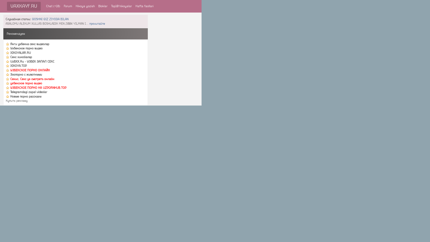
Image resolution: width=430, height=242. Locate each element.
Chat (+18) (53, 6)
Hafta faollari (144, 6)
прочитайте (97, 23)
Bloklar (103, 6)
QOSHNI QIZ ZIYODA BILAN (50, 19)
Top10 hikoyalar (121, 6)
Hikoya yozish (85, 6)
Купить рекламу (17, 100)
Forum (68, 6)
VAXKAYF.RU (24, 6)
